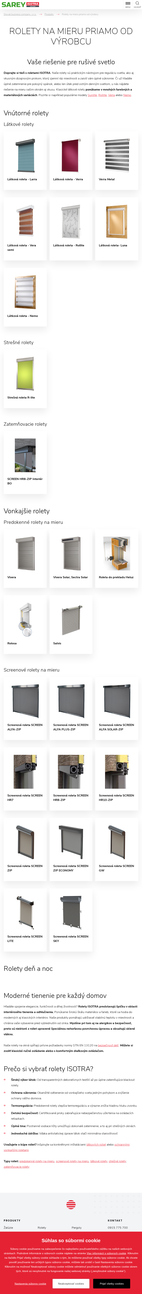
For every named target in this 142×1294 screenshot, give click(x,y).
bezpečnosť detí (108, 1045)
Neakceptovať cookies (71, 1283)
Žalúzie (8, 1228)
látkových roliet (96, 1145)
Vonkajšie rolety (27, 511)
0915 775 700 (118, 1228)
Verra (111, 95)
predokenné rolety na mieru (36, 1161)
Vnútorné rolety (26, 113)
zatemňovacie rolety (16, 1167)
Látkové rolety (19, 124)
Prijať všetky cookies (112, 1283)
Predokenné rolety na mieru (33, 522)
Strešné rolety (18, 342)
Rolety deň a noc (28, 968)
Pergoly (77, 1228)
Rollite (102, 95)
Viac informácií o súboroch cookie (106, 1253)
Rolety (42, 1228)
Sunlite (92, 95)
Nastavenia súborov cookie (30, 1283)
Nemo (127, 95)
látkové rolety (98, 1161)
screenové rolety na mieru (72, 1161)
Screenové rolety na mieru (31, 670)
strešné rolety (117, 1161)
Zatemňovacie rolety (25, 424)
